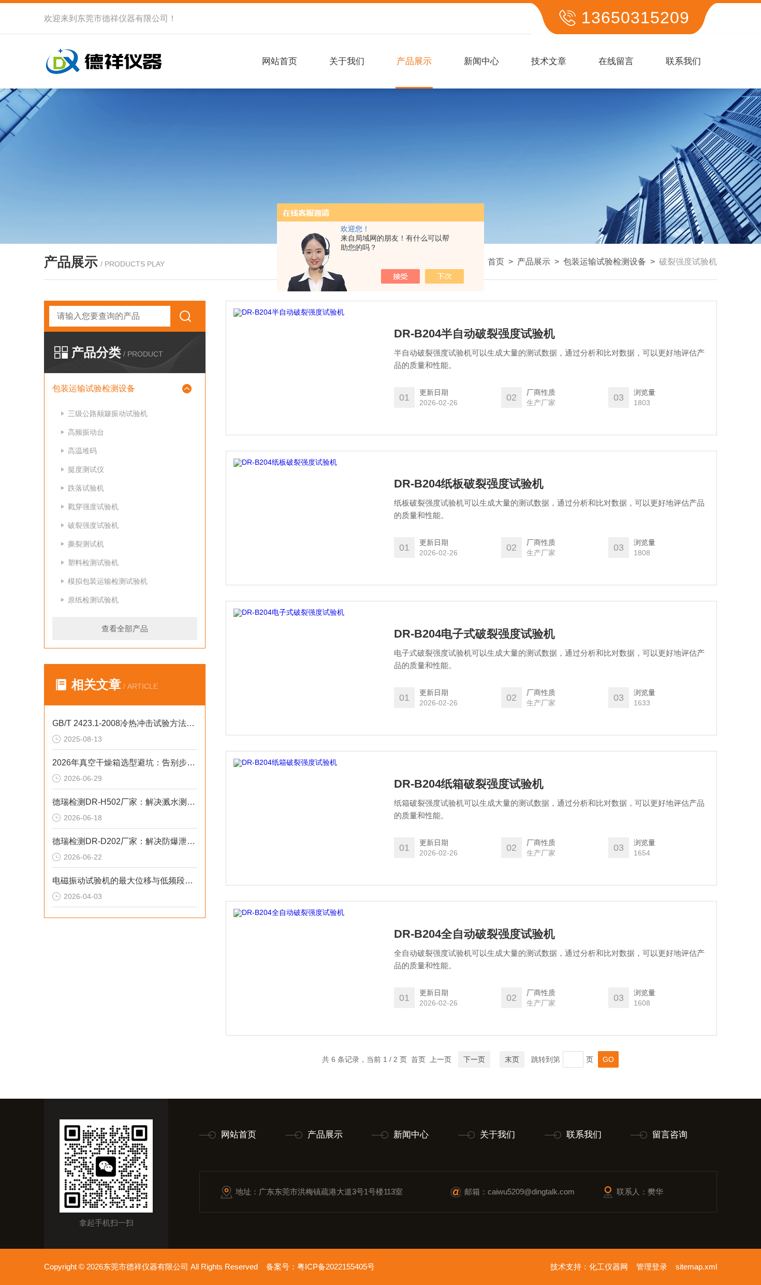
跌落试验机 (86, 488)
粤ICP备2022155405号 (336, 1266)
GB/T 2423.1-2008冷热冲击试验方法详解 (124, 723)
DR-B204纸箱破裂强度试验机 (469, 784)
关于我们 (346, 61)
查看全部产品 (124, 628)
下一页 (474, 1059)
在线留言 (616, 61)
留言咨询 (669, 1135)
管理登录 (651, 1266)
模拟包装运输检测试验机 (108, 581)
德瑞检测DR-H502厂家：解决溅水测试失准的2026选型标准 (124, 801)
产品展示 (414, 61)
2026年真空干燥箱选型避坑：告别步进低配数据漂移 (124, 762)
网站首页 (279, 61)
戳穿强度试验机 (93, 507)
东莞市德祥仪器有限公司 (122, 18)
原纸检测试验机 (93, 600)
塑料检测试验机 (93, 562)
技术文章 (548, 61)
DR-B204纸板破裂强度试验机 (469, 484)
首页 (496, 261)
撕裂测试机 (86, 544)
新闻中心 (481, 61)
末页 (512, 1059)
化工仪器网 (608, 1266)
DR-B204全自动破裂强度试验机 (474, 934)
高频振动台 (86, 432)
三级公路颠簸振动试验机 (108, 413)
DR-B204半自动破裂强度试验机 (474, 333)
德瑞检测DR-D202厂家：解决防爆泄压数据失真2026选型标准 (124, 841)
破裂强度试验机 (93, 525)
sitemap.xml (696, 1266)
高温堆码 (82, 451)
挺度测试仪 (86, 469)
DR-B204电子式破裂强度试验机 (474, 634)
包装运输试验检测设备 (604, 261)
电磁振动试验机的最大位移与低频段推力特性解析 (124, 880)
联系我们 (683, 61)
